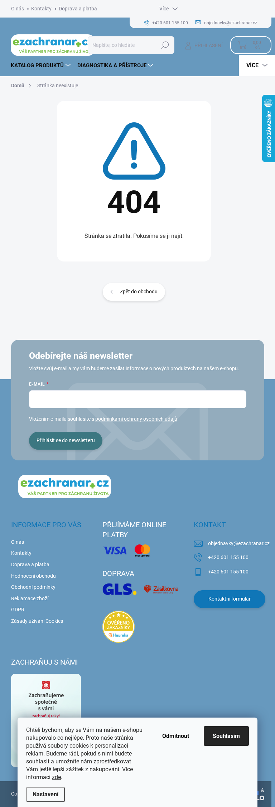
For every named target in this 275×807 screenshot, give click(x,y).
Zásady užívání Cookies (37, 621)
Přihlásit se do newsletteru (66, 440)
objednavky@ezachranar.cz (239, 543)
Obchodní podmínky (33, 587)
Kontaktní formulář (229, 599)
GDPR (17, 609)
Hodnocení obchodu (33, 576)
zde (56, 777)
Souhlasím (226, 736)
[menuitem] (41, 65)
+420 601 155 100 (228, 557)
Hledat (165, 45)
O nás (17, 8)
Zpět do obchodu (139, 291)
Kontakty (41, 8)
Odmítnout (175, 736)
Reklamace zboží (29, 598)
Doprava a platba (78, 8)
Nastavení (45, 794)
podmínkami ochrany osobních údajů (136, 419)
